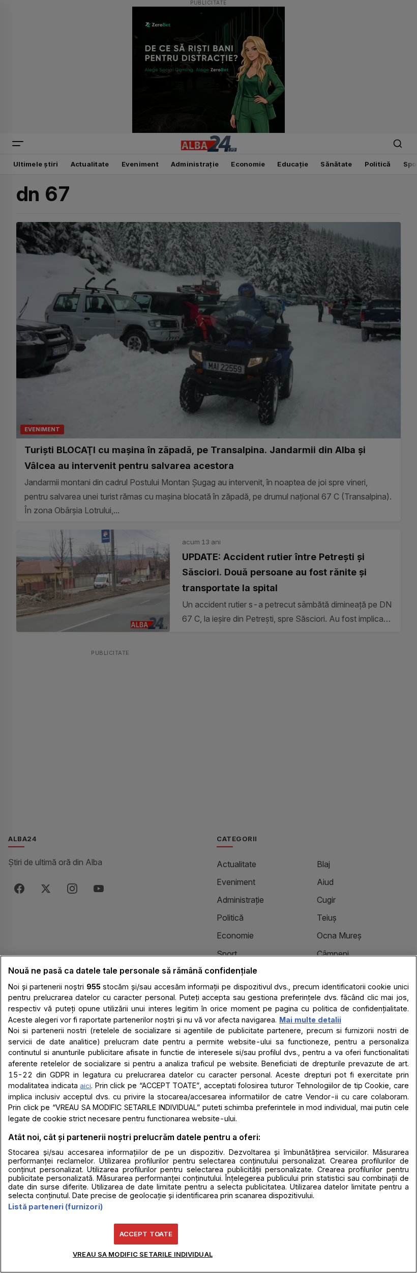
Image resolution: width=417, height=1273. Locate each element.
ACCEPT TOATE (146, 1234)
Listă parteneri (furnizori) (55, 1206)
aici (85, 1086)
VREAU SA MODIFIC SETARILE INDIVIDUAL (143, 1254)
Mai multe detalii (310, 1019)
